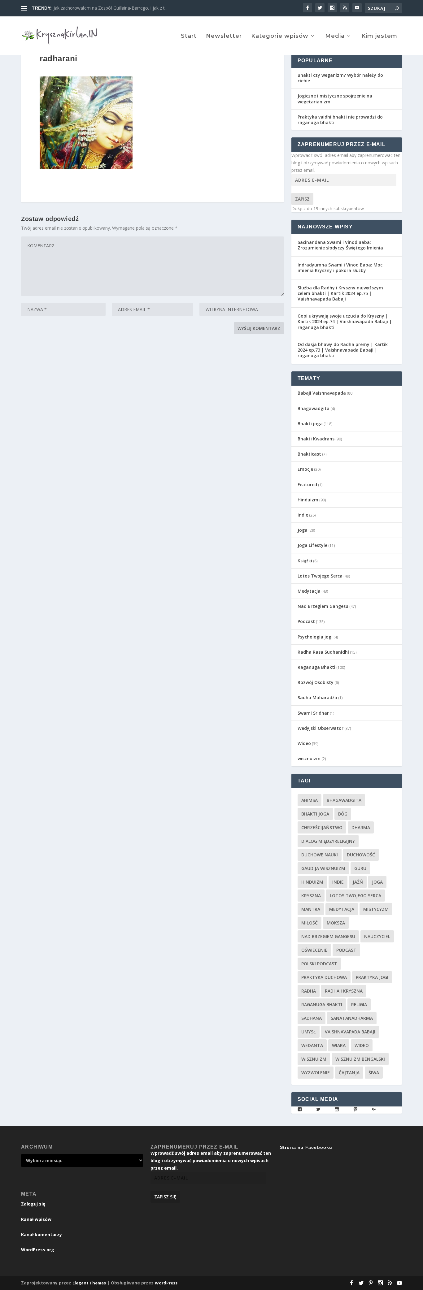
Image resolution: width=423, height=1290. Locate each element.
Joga (302, 530)
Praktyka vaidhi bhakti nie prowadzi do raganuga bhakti (340, 119)
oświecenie (314, 950)
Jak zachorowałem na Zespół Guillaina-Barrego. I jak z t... (111, 8)
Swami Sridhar (313, 713)
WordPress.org (37, 1250)
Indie (303, 515)
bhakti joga (315, 814)
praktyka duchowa (324, 977)
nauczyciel (377, 936)
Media (335, 36)
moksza (336, 923)
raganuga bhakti (321, 1004)
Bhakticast (309, 454)
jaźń (358, 882)
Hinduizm (308, 500)
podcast (346, 950)
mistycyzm (376, 909)
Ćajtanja (349, 1073)
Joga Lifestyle (312, 545)
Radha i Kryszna (344, 991)
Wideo (304, 743)
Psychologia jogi (315, 637)
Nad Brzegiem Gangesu (323, 606)
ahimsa (309, 800)
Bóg (342, 814)
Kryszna (311, 895)
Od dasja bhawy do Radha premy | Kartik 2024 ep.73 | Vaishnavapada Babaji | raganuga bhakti (343, 349)
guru (360, 868)
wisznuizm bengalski (360, 1059)
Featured (307, 484)
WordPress (166, 1283)
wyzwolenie (315, 1073)
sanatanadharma (352, 1018)
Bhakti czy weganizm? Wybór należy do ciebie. (340, 78)
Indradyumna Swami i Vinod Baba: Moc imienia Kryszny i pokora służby (340, 267)
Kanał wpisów (36, 1219)
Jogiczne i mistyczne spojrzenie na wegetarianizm (335, 98)
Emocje (305, 469)
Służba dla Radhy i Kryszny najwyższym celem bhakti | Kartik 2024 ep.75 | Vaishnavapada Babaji (340, 293)
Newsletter (224, 36)
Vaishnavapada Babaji (350, 1032)
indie (338, 882)
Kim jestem (379, 36)
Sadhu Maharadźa (317, 697)
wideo (362, 1045)
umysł (308, 1032)
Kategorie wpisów (279, 36)
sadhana (311, 1018)
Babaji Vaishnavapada (322, 393)
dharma (360, 827)
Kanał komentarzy (41, 1234)
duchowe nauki (319, 855)
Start (189, 36)
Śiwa (373, 1073)
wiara (339, 1045)
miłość (309, 923)
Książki (305, 561)
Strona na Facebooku (306, 1147)
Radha (308, 991)
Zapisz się (165, 1197)
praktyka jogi (372, 977)
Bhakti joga (310, 423)
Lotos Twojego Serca (320, 576)
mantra (310, 909)
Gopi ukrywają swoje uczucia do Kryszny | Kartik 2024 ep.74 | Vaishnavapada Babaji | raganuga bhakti (345, 321)
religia (359, 1004)
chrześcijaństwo (321, 827)
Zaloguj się (33, 1204)
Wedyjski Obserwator (320, 728)
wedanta (312, 1045)
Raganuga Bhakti (316, 667)
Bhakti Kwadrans (316, 439)
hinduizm (312, 882)
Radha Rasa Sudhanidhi (323, 652)
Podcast (306, 621)
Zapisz (302, 199)
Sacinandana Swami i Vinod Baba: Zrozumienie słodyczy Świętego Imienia (340, 245)
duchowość (361, 855)
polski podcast (319, 964)
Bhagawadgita (313, 408)
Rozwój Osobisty (316, 682)
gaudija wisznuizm (323, 868)
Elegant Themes (89, 1283)
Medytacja (309, 591)
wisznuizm (309, 758)
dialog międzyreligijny (328, 841)
